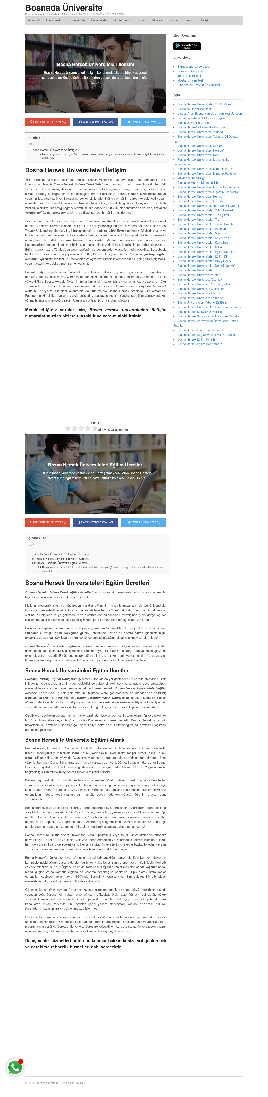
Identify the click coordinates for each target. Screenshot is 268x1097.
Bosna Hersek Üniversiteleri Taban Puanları (206, 224)
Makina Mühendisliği (191, 178)
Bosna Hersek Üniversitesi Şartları (200, 146)
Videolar (157, 20)
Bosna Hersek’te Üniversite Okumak (201, 127)
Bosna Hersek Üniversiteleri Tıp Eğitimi (203, 215)
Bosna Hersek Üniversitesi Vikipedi (200, 132)
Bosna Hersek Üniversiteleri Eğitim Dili (203, 256)
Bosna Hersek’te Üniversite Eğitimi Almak (62, 563)
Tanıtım (174, 20)
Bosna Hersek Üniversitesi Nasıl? (199, 155)
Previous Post (95, 1057)
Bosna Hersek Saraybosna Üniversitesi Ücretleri (209, 316)
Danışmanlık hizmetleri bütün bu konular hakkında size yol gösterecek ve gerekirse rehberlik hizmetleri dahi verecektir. (103, 568)
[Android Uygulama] (187, 46)
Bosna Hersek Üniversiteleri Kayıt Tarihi (204, 238)
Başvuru (189, 20)
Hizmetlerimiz (76, 20)
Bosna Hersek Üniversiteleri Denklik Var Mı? (207, 265)
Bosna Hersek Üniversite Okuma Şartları (204, 284)
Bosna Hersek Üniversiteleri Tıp (198, 219)
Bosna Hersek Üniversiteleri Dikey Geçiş (204, 261)
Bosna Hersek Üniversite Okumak (200, 279)
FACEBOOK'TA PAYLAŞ (96, 122)
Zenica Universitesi (190, 71)
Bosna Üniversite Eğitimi (194, 122)
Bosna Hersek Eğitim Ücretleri (197, 339)
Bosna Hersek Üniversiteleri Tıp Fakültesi (205, 104)
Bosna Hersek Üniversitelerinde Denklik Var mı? (209, 205)
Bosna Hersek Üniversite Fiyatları (200, 293)
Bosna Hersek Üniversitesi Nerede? (201, 150)
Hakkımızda (54, 20)
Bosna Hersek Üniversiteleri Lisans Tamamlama (209, 307)
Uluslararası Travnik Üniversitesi (199, 85)
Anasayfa (34, 20)
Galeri (142, 20)
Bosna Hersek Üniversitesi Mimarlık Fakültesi (207, 173)
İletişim (205, 20)
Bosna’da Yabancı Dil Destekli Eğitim (202, 118)
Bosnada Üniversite (63, 7)
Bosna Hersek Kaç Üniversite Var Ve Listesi (206, 335)
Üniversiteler (99, 20)
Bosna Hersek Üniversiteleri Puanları (202, 229)
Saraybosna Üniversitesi (194, 66)
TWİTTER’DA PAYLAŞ (145, 522)
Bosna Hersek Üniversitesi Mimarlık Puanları (207, 169)
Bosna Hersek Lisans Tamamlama (200, 330)
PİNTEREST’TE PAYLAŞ (49, 522)
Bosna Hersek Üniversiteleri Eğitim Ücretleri (60, 554)
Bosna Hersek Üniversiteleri (196, 270)
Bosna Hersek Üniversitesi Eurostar (201, 201)
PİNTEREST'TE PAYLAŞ (49, 122)
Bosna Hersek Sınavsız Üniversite (200, 312)
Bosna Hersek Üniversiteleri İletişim (54, 150)
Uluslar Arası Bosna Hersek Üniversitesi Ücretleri (210, 113)
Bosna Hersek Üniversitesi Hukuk (200, 196)
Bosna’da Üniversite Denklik (196, 109)
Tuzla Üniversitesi (189, 76)
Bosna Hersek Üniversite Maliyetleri (201, 288)
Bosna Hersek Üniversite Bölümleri (200, 298)
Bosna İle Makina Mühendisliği (198, 182)
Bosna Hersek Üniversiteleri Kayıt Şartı (203, 242)
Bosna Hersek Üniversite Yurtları (199, 275)
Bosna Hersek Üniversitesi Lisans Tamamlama (208, 187)
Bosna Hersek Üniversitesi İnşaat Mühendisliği (208, 192)
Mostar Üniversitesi (190, 80)
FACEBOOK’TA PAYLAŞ (96, 522)
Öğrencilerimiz (123, 20)
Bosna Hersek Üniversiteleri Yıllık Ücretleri (205, 210)
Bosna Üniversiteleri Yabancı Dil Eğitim (203, 302)
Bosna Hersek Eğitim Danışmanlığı (200, 344)
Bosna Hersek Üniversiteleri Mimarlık (202, 233)
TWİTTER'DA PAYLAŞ (145, 122)
